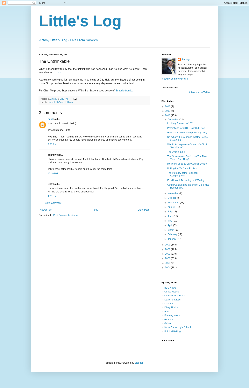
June (171, 216)
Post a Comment (52, 203)
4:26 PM (52, 196)
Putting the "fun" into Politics (182, 168)
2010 (168, 115)
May (170, 220)
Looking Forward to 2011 (180, 123)
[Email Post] (75, 99)
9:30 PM (52, 144)
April (170, 225)
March (171, 230)
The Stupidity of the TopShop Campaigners (182, 174)
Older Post (143, 209)
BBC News (170, 287)
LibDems (60, 102)
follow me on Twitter (199, 92)
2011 (168, 111)
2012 (168, 106)
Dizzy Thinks (171, 307)
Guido (167, 323)
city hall (51, 102)
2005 (168, 263)
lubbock (69, 102)
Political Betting (172, 331)
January (172, 239)
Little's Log (80, 21)
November (173, 193)
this (59, 72)
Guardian (169, 319)
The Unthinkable (176, 152)
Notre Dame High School (177, 327)
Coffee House (171, 291)
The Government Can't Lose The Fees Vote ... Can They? (187, 157)
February (173, 234)
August (172, 207)
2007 (168, 253)
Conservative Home (174, 295)
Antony (186, 59)
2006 (168, 258)
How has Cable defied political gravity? (188, 132)
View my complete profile (174, 78)
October (172, 198)
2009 (168, 244)
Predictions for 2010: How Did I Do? (186, 128)
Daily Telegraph (172, 299)
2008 (168, 249)
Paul (50, 119)
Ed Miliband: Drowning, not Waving (185, 180)
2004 (168, 267)
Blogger (139, 362)
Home (95, 209)
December (173, 119)
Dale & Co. (170, 303)
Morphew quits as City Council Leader (187, 163)
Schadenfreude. (124, 90)
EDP (166, 311)
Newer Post (46, 209)
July (170, 211)
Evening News (172, 315)
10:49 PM (53, 173)
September (174, 202)
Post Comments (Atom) (65, 215)
